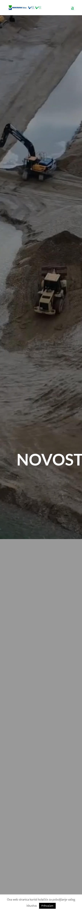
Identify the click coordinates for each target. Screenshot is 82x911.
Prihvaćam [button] (47, 905)
